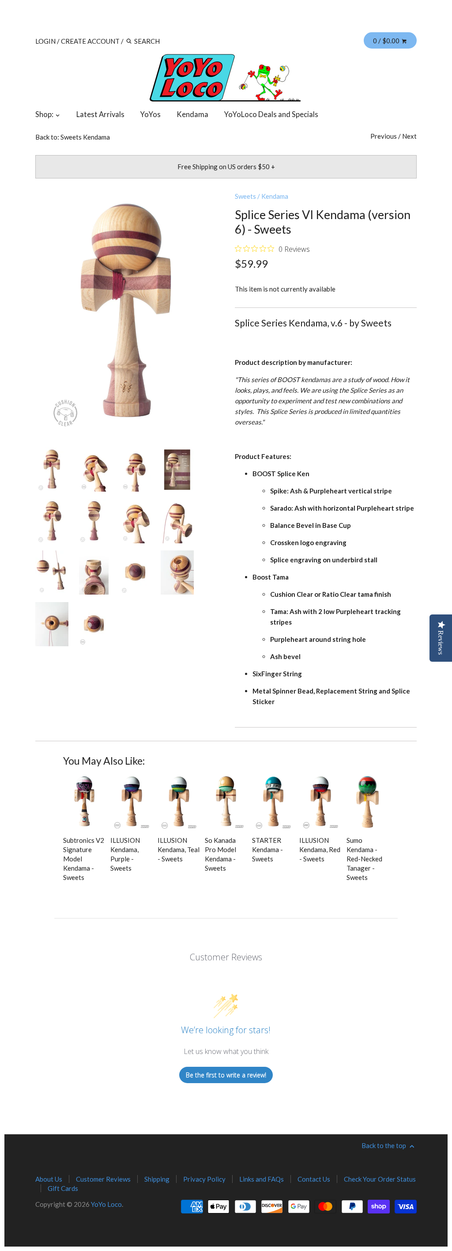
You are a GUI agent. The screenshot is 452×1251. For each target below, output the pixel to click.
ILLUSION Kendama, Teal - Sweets (179, 849)
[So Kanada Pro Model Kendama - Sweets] (226, 802)
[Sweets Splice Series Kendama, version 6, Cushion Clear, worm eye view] (135, 521)
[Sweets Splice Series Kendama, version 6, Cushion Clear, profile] (93, 521)
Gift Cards (63, 1188)
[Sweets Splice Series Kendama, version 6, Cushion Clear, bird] (177, 521)
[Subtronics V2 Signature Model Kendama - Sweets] (84, 802)
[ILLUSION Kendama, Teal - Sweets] (179, 802)
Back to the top (384, 1145)
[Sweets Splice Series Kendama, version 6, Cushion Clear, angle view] (51, 521)
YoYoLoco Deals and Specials (271, 114)
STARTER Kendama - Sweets (267, 849)
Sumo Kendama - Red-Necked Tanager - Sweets (364, 858)
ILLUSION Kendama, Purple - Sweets (125, 854)
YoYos (150, 114)
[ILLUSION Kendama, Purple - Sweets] (131, 802)
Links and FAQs (261, 1179)
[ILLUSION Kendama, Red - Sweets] (320, 802)
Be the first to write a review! (226, 1075)
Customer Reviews (103, 1179)
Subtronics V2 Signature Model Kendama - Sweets (83, 858)
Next (409, 136)
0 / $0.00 (387, 41)
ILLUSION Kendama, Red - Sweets (319, 849)
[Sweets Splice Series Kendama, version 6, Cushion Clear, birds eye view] (135, 572)
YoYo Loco (106, 1204)
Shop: (45, 114)
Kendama (192, 114)
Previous (383, 136)
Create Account (90, 41)
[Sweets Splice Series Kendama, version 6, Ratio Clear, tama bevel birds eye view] (51, 624)
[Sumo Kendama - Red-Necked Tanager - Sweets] (368, 802)
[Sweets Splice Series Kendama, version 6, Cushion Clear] (126, 313)
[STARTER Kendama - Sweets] (273, 802)
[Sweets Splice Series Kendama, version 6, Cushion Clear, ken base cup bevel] (93, 572)
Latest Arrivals (100, 114)
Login (45, 41)
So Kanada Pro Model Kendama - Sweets (220, 854)
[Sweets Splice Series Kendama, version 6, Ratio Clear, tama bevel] (177, 572)
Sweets (245, 196)
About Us (48, 1179)
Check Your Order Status (380, 1179)
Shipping (157, 1179)
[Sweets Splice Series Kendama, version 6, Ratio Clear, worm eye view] (93, 469)
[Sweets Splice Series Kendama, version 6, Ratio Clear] (135, 469)
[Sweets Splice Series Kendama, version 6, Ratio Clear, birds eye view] (93, 624)
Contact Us (314, 1179)
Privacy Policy (204, 1179)
